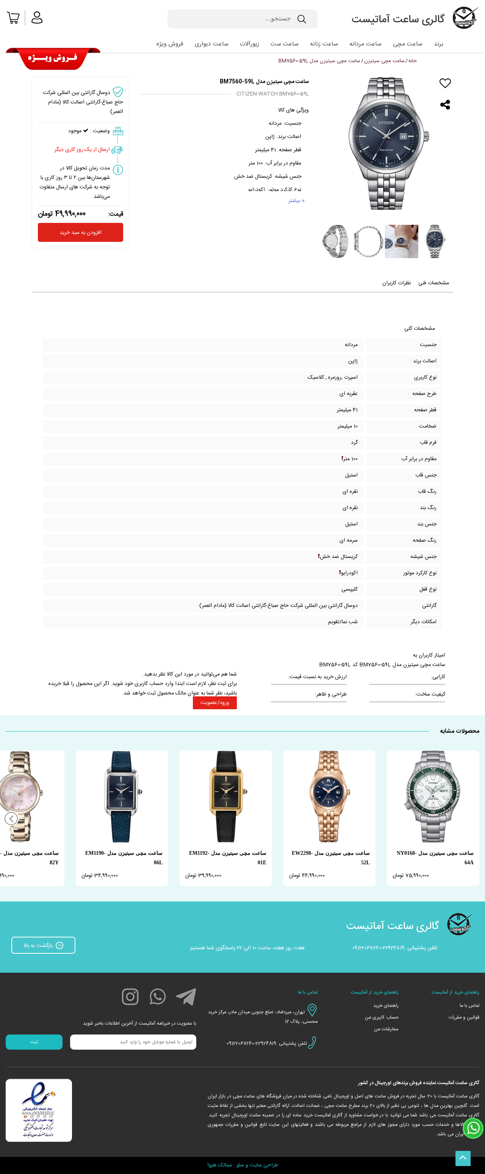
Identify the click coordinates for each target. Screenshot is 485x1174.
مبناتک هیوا (219, 1165)
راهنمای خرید (385, 1006)
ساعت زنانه (324, 44)
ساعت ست (285, 44)
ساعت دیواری (211, 44)
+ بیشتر (296, 200)
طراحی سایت (264, 1165)
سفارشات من (386, 1029)
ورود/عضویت (214, 702)
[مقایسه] (445, 94)
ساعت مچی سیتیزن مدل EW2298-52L (331, 857)
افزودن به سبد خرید (80, 232)
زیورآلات (249, 44)
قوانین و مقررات (464, 1018)
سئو (240, 1165)
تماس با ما (469, 1006)
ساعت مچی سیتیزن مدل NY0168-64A (435, 857)
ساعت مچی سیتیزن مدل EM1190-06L (124, 857)
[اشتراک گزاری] (445, 105)
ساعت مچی (407, 44)
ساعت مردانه (365, 44)
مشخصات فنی (433, 283)
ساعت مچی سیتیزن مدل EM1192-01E (227, 857)
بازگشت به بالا (38, 945)
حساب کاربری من (381, 1018)
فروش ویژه (169, 44)
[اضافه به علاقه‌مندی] (445, 83)
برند (438, 44)
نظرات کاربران (396, 283)
